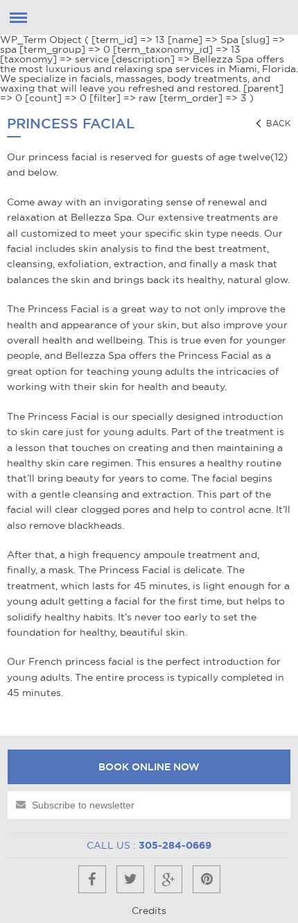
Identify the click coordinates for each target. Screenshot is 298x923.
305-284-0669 (175, 845)
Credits (149, 910)
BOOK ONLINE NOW (149, 767)
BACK (277, 123)
